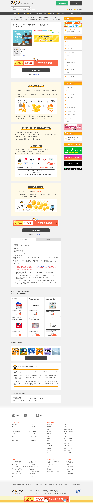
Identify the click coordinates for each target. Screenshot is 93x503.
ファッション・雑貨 (33, 436)
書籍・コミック (70, 72)
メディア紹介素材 (69, 466)
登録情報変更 (66, 484)
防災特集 (13, 476)
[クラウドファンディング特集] (56, 351)
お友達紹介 (68, 464)
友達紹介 (79, 13)
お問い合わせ (68, 461)
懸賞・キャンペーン (51, 429)
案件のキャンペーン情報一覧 (53, 461)
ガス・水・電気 (50, 447)
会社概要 (14, 484)
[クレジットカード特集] (23, 351)
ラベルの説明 (56, 32)
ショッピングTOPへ (77, 78)
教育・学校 (66, 433)
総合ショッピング (70, 41)
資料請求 (49, 431)
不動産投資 (69, 104)
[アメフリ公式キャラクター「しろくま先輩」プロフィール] (40, 351)
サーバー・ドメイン (68, 441)
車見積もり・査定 (50, 434)
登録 (29, 9)
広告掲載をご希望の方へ (53, 484)
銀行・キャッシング (71, 97)
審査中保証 (39, 30)
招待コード (68, 471)
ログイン (75, 3)
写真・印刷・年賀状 (68, 447)
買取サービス (69, 121)
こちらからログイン (38, 74)
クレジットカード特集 (16, 462)
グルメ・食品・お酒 (71, 59)
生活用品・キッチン (71, 62)
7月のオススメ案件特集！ (17, 473)
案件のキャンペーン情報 (41, 13)
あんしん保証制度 (69, 462)
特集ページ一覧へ (36, 358)
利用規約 (45, 484)
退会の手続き (73, 484)
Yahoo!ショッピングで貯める (53, 471)
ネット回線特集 (32, 476)
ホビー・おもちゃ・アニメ (34, 429)
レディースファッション (72, 48)
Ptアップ (49, 30)
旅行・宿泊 (69, 118)
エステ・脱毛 (66, 443)
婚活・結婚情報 (67, 450)
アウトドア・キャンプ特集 (34, 471)
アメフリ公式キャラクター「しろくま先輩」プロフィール (20, 466)
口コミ (22, 55)
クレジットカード (70, 94)
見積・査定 (49, 433)
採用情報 (61, 484)
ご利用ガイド (71, 9)
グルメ (48, 443)
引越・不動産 (66, 445)
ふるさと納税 (49, 445)
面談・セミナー (50, 436)
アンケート (70, 13)
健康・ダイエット (70, 69)
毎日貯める (52, 13)
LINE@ (41, 415)
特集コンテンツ (61, 13)
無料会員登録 (69, 87)
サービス (31, 13)
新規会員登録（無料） (70, 473)
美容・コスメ (69, 65)
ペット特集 (31, 475)
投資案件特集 (31, 469)
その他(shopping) (32, 440)
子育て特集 (31, 462)
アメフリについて (69, 469)
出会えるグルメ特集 (33, 464)
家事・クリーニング (68, 448)
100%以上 (25, 9)
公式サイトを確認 (36, 70)
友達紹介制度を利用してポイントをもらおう (73, 138)
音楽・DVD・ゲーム (33, 431)
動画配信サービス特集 (16, 468)
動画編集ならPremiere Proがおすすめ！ (55, 469)
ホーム (14, 13)
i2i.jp (67, 475)
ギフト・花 (31, 424)
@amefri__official (73, 157)
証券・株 (68, 100)
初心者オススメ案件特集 (33, 466)
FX (67, 90)
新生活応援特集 (32, 473)
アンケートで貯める (51, 464)
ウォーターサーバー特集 (17, 464)
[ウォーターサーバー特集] (31, 351)
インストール (18, 9)
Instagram (17, 415)
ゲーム (13, 9)
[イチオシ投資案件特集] (15, 351)
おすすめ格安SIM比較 (51, 468)
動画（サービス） (50, 438)
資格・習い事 (66, 434)
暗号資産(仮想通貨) (71, 107)
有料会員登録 (49, 426)
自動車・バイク (32, 434)
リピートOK (44, 30)
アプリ (33, 9)
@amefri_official (73, 163)
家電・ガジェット (15, 440)
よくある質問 (79, 9)
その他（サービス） (68, 452)
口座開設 (49, 448)
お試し (68, 45)
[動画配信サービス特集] (47, 351)
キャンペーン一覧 (50, 466)
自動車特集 (14, 475)
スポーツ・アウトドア (71, 76)
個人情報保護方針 (20, 484)
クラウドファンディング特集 (17, 469)
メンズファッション (71, 52)
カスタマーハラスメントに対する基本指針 (33, 484)
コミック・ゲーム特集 (33, 461)
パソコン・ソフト (15, 441)
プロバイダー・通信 (71, 114)
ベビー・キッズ (70, 55)
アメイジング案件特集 (16, 471)
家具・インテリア (15, 438)
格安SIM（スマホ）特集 (33, 468)
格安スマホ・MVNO (71, 111)
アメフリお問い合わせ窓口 (43, 266)
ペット (30, 438)
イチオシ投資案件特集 (16, 461)
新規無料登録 (62, 3)
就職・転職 (66, 436)
